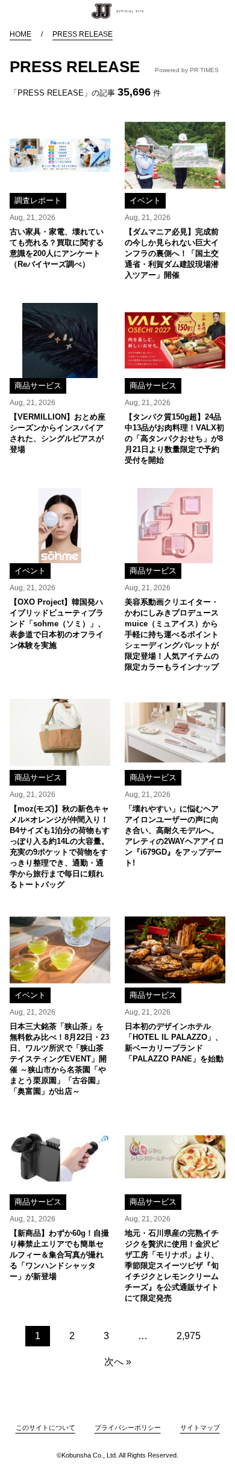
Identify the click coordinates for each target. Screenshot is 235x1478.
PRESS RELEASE (82, 34)
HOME (20, 34)
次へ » (117, 1362)
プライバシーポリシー (128, 1427)
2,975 (189, 1336)
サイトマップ (200, 1427)
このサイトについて (45, 1427)
